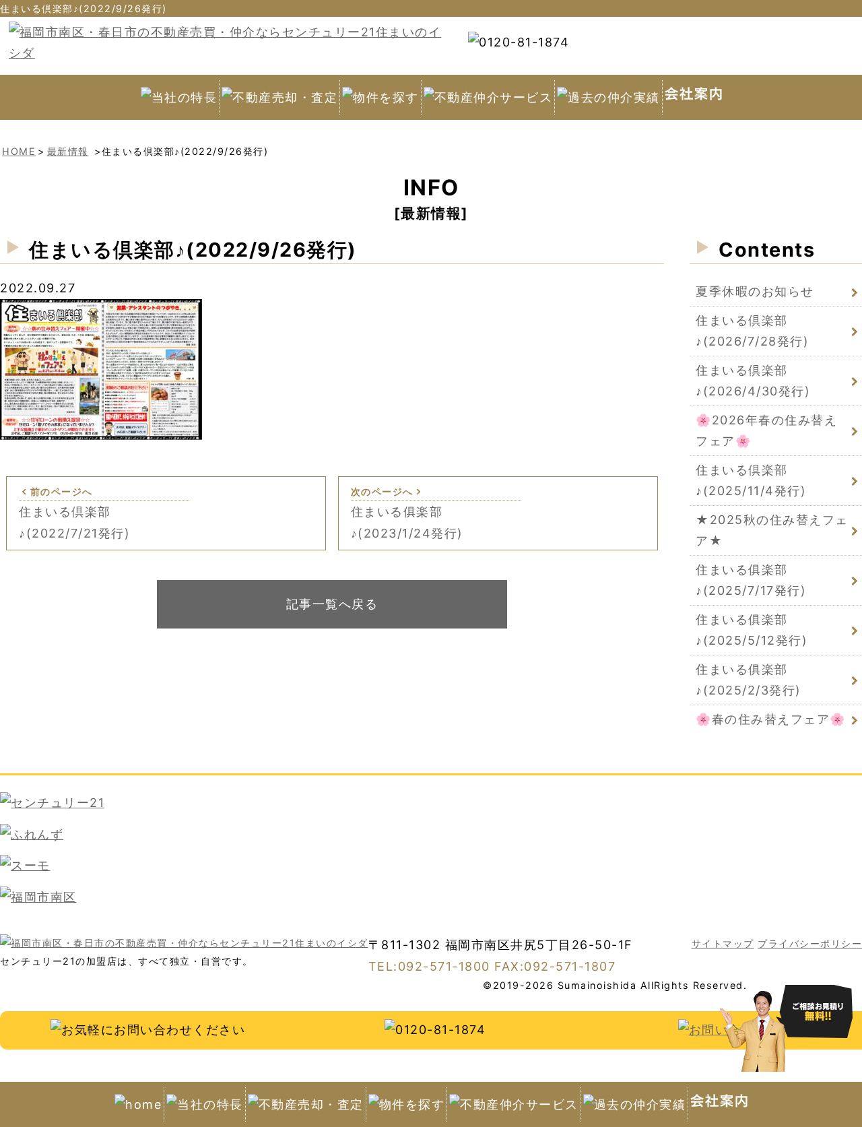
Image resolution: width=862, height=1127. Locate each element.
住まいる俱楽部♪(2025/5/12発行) (751, 630)
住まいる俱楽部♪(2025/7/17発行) (751, 580)
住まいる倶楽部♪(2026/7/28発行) (752, 331)
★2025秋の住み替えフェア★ (772, 530)
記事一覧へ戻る (332, 604)
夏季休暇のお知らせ (755, 291)
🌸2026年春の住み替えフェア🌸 (766, 431)
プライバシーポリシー (810, 943)
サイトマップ (723, 943)
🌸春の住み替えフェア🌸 (771, 719)
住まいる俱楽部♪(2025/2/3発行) (748, 680)
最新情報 (68, 151)
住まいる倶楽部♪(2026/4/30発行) (753, 381)
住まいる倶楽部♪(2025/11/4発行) (751, 480)
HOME (19, 151)
